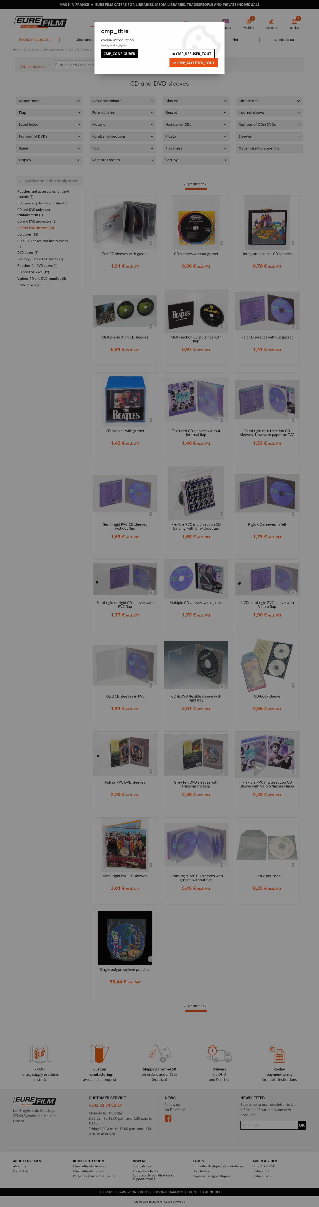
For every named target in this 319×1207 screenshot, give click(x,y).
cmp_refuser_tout (193, 53)
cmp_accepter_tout (195, 62)
